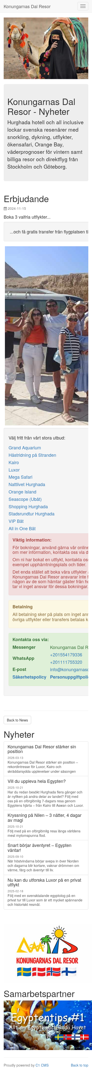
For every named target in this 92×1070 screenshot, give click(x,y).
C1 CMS (42, 1065)
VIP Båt (16, 521)
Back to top (79, 1065)
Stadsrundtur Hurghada (31, 513)
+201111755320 (66, 662)
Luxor (14, 469)
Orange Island (22, 491)
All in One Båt (22, 528)
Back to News (17, 720)
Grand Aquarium (25, 447)
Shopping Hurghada (28, 506)
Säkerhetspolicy (29, 677)
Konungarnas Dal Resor (27, 6)
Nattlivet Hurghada (27, 484)
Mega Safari (20, 477)
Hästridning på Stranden (32, 455)
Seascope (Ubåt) (25, 499)
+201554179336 (66, 654)
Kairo (14, 462)
